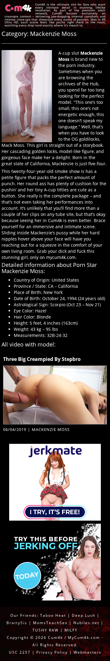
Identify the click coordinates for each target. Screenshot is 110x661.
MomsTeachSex (50, 622)
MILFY (71, 630)
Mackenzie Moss (51, 429)
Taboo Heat (53, 615)
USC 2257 (20, 652)
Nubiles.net (86, 622)
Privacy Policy (52, 652)
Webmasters (87, 652)
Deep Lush (83, 615)
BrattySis (16, 622)
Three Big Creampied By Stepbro (42, 359)
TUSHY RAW (46, 630)
